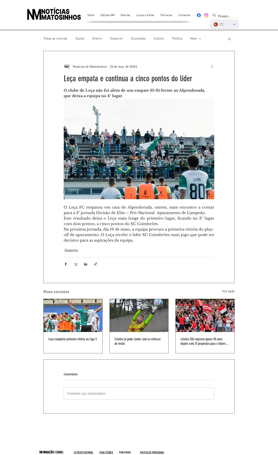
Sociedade (138, 39)
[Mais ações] (211, 66)
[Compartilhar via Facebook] (66, 264)
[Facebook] (198, 15)
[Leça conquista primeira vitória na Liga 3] (73, 315)
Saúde (79, 39)
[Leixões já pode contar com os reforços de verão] (139, 315)
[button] (229, 38)
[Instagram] (206, 15)
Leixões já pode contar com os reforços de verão (138, 341)
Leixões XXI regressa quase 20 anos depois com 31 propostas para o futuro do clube (205, 341)
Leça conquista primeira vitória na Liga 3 (72, 339)
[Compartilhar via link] (95, 264)
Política (177, 39)
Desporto (116, 39)
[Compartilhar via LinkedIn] (86, 264)
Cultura (159, 39)
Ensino (97, 39)
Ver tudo (228, 291)
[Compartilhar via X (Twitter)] (76, 264)
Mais (193, 39)
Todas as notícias (55, 39)
